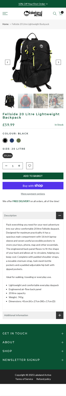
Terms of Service (24, 379)
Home (5, 24)
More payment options (33, 193)
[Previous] (7, 62)
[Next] (58, 62)
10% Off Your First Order (32, 3)
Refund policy (43, 379)
